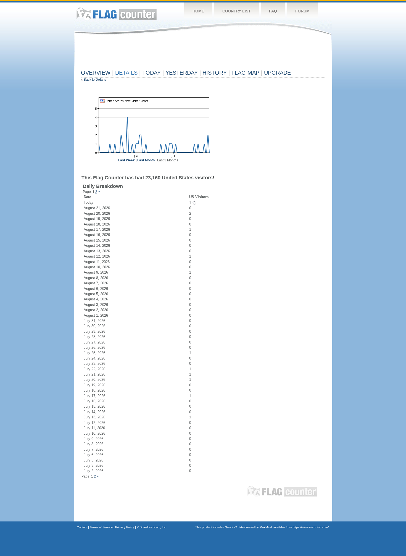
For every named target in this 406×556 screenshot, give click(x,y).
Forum (302, 11)
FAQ (273, 11)
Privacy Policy (124, 527)
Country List (236, 11)
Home (198, 11)
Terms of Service (101, 527)
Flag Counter (117, 13)
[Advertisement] (181, 54)
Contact (82, 527)
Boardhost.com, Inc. (153, 527)
